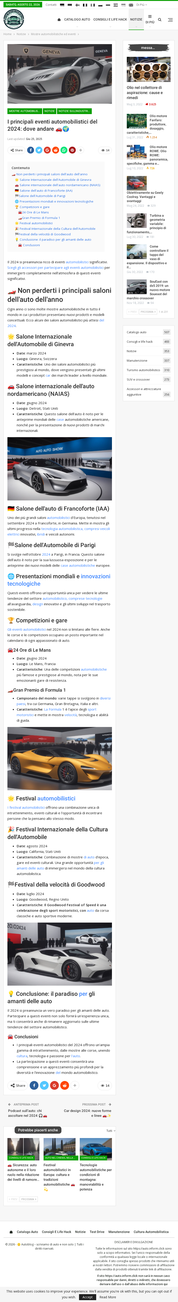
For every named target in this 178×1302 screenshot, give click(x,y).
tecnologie (94, 598)
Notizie (136, 19)
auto (90, 910)
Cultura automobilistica (151, 1232)
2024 (46, 554)
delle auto (36, 868)
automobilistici (77, 262)
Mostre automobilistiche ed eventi (25, 111)
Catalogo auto (77, 19)
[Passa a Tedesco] (62, 5)
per (83, 993)
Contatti (51, 5)
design (37, 604)
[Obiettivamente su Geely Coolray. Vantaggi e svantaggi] (137, 183)
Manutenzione (137, 360)
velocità (70, 714)
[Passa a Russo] (108, 5)
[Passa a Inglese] (131, 5)
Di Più (141, 5)
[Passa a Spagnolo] (116, 5)
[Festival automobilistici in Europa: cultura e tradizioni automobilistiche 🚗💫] (60, 1149)
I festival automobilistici (26, 807)
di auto (89, 857)
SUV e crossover (138, 379)
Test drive (97, 1232)
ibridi (41, 534)
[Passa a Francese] (85, 5)
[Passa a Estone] (70, 5)
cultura (22, 1056)
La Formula (52, 709)
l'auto (75, 1056)
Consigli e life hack (110, 19)
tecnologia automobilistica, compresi (70, 528)
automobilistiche (94, 669)
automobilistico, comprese (64, 598)
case (60, 419)
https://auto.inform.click (148, 1249)
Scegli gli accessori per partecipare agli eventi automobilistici (55, 267)
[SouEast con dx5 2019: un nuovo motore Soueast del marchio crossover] (137, 286)
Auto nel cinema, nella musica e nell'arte (61, 1158)
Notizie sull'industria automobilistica (75, 111)
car (48, 375)
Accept (88, 1297)
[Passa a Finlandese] (77, 5)
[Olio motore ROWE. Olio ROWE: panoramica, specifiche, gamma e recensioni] (137, 152)
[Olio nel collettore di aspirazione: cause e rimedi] (149, 69)
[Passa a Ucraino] (123, 5)
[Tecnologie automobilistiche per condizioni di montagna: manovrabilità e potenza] (96, 1149)
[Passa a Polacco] (100, 5)
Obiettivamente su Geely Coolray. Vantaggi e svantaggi (145, 197)
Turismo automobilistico (143, 370)
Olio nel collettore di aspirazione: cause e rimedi (145, 92)
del (58, 1072)
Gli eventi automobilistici (26, 629)
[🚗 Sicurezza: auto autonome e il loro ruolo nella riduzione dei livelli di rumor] (23, 1149)
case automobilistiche (78, 565)
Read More (107, 1297)
